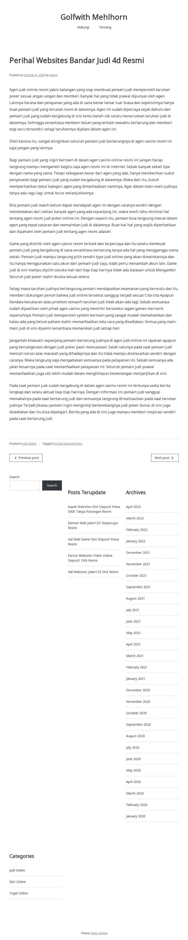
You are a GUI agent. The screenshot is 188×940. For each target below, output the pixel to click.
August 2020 (135, 736)
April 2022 (133, 506)
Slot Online (17, 881)
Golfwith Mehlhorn (94, 17)
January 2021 (135, 678)
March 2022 (135, 518)
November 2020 (138, 701)
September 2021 (138, 587)
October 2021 (136, 575)
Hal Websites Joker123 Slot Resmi (93, 572)
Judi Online (29, 444)
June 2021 (133, 621)
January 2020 (135, 816)
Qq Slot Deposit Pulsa (67, 444)
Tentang (105, 27)
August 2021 (135, 598)
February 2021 (136, 667)
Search (14, 477)
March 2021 (135, 655)
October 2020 (136, 713)
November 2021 (138, 564)
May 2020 (133, 770)
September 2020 (138, 724)
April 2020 (133, 782)
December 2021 (138, 552)
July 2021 (132, 610)
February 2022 (136, 529)
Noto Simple (99, 933)
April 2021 (133, 644)
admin (53, 75)
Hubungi (83, 27)
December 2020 (138, 690)
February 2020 (136, 804)
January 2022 (135, 541)
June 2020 (133, 759)
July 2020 (132, 747)
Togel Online (18, 893)
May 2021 (133, 633)
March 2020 (135, 793)
